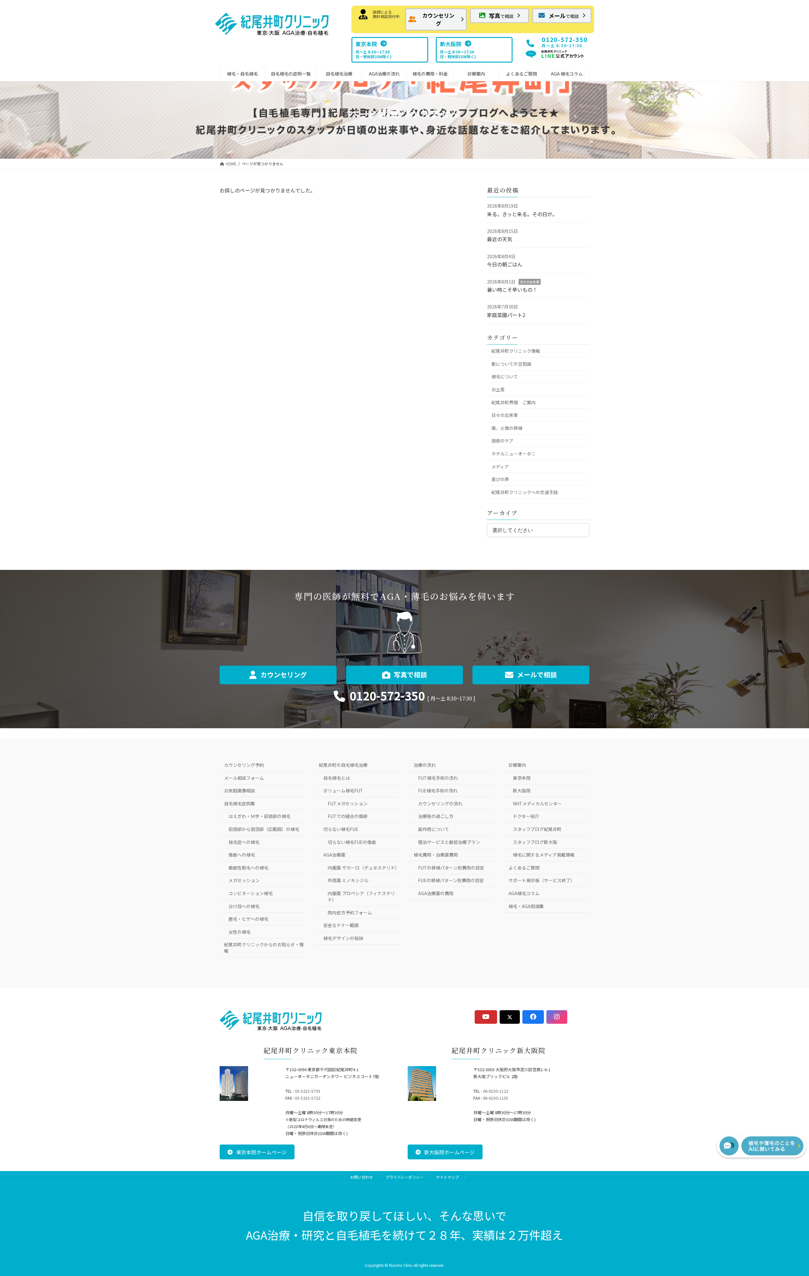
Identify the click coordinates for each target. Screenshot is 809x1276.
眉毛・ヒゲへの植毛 (248, 919)
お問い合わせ (361, 1177)
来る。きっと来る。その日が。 (522, 214)
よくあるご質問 (523, 867)
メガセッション (243, 880)
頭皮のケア (502, 440)
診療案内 (517, 765)
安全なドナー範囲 (341, 925)
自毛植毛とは (336, 778)
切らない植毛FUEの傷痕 (352, 842)
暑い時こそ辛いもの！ (512, 289)
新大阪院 (522, 790)
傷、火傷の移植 (506, 428)
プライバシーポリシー (404, 1177)
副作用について (433, 829)
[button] (436, 19)
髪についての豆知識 (511, 364)
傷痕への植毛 (241, 855)
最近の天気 (499, 239)
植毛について (504, 376)
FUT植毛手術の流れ (438, 778)
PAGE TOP (784, 1231)
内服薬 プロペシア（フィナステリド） (361, 896)
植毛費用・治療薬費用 (436, 855)
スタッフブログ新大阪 (535, 842)
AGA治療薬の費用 (435, 893)
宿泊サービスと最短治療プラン (449, 842)
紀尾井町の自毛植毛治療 (343, 765)
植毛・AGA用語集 (526, 906)
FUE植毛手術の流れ (438, 790)
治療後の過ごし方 (435, 816)
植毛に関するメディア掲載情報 (544, 855)
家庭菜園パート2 (506, 315)
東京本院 (522, 778)
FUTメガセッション (348, 803)
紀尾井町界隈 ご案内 (513, 402)
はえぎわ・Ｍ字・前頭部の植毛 (259, 816)
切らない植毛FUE (340, 829)
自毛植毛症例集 (239, 803)
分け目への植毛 (243, 906)
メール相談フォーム (244, 778)
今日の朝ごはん (504, 264)
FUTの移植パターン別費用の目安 (451, 867)
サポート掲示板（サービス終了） (541, 880)
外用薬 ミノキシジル (348, 880)
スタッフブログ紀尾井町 (537, 829)
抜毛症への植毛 (243, 842)
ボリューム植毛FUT (343, 790)
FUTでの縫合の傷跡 (348, 816)
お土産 (498, 389)
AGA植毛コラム (523, 893)
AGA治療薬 (334, 855)
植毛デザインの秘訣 (343, 938)
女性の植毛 (239, 932)
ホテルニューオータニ (513, 453)
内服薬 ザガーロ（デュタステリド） (363, 867)
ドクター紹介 (526, 816)
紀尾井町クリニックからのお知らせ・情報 (264, 947)
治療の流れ (425, 765)
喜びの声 (500, 479)
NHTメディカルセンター (537, 803)
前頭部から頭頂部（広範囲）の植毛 (263, 829)
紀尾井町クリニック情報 (515, 351)
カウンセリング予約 (244, 765)
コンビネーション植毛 (250, 893)
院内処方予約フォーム (350, 912)
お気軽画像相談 (239, 790)
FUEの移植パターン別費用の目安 (451, 880)
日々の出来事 (529, 281)
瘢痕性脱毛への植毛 (248, 867)
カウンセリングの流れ (440, 803)
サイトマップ (447, 1177)
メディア (500, 466)
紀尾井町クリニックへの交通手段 (524, 492)
